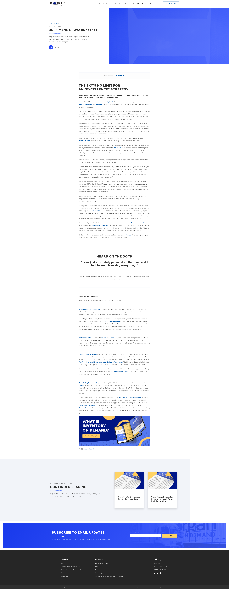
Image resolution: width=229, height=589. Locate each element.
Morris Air (117, 148)
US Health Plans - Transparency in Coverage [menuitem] (109, 576)
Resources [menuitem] (99, 559)
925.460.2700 (158, 563)
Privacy (63, 587)
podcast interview (85, 104)
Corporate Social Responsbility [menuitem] (70, 566)
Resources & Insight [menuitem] (101, 563)
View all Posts (54, 23)
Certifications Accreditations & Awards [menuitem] (73, 570)
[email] (123, 75)
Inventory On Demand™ (100, 225)
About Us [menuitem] (64, 563)
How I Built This (84, 141)
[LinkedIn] (119, 75)
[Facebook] (121, 75)
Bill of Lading (70, 587)
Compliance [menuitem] (64, 573)
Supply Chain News (55, 26)
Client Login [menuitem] (99, 573)
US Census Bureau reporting (130, 397)
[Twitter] (116, 75)
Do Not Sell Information (82, 587)
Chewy (81, 385)
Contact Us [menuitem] (64, 576)
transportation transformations (135, 223)
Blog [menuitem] (96, 566)
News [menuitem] (97, 570)
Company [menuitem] (64, 559)
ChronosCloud (97, 211)
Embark (112, 338)
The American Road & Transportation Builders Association (101, 362)
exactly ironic (108, 102)
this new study (119, 357)
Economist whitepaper (111, 321)
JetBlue (99, 104)
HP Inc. (103, 338)
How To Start (170, 4)
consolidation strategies (120, 371)
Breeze (128, 235)
